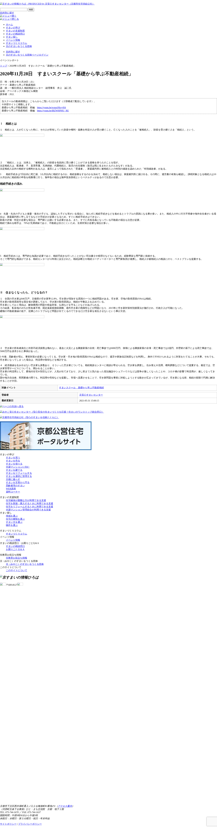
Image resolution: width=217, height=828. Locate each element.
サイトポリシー (8, 824)
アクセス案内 (65, 806)
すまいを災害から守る (18, 482)
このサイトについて (16, 570)
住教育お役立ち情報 (16, 558)
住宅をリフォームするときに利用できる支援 (29, 506)
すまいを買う (13, 457)
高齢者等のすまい (15, 485)
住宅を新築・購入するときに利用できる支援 (29, 503)
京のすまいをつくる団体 (19, 46)
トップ (3, 66)
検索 (31, 9)
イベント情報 (13, 40)
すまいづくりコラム (16, 43)
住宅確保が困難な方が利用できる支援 (26, 500)
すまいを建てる (14, 470)
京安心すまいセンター (91, 395)
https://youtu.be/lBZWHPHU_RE (53, 110)
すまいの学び (13, 27)
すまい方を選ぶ (14, 522)
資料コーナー (13, 491)
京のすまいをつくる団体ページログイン (27, 55)
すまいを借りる (14, 464)
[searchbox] (13, 9)
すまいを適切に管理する (19, 476)
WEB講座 (11, 488)
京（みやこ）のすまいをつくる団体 (25, 564)
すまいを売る (13, 460)
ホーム (9, 24)
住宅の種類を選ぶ (15, 519)
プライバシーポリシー (30, 824)
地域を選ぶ (12, 516)
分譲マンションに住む (18, 467)
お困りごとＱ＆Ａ (15, 549)
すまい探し (12, 37)
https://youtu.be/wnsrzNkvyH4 (51, 107)
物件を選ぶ (12, 525)
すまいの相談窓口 (15, 34)
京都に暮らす (13, 479)
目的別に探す (7, 13)
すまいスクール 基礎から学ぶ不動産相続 (81, 387)
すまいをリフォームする (19, 473)
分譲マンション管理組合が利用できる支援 (28, 509)
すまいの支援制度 (15, 30)
